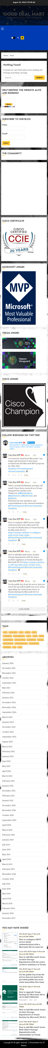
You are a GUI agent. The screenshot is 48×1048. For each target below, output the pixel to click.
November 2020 (9, 810)
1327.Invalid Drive (19, 635)
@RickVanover (14, 495)
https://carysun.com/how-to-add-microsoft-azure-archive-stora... (26, 563)
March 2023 (7, 746)
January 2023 (8, 756)
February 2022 (8, 781)
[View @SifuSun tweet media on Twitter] (26, 471)
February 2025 (8, 692)
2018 (35, 635)
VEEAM (31, 937)
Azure (21, 952)
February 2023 (8, 751)
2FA (5, 632)
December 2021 (9, 790)
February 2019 (8, 869)
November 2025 (9, 673)
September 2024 (9, 712)
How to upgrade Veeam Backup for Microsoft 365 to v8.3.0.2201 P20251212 (32, 994)
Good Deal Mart (24, 14)
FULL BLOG (23, 934)
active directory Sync (21, 643)
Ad (14, 647)
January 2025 (8, 697)
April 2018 (6, 898)
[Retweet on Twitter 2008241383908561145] (14, 600)
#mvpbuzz (12, 468)
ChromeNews (34, 1042)
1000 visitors (7, 635)
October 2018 (8, 879)
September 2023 (9, 736)
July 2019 (6, 844)
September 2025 (9, 683)
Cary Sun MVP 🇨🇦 (15, 455)
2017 (28, 635)
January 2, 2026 (26, 1000)
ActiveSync (7, 647)
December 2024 (9, 702)
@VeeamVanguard (16, 505)
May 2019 (6, 854)
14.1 (21, 632)
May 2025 (6, 688)
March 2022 (7, 776)
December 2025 (9, 668)
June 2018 (6, 889)
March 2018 (7, 903)
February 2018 (8, 908)
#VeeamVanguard (25, 468)
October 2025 (8, 678)
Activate (41, 639)
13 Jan (35, 519)
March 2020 (7, 830)
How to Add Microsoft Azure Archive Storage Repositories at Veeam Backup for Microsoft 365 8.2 (32, 1013)
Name (4, 124)
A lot (20, 647)
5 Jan (34, 581)
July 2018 (6, 884)
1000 (34, 632)
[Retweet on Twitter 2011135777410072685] (14, 544)
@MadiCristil (26, 495)
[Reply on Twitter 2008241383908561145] (10, 600)
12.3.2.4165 (13, 632)
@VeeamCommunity (33, 505)
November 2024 (9, 707)
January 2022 (8, 786)
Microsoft (37, 934)
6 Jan (34, 551)
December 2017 (9, 918)
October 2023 (8, 732)
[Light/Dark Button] (13, 38)
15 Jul (34, 455)
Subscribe (22, 37)
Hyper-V (30, 934)
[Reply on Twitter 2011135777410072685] (10, 544)
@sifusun (27, 455)
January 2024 (8, 722)
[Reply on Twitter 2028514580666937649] (10, 512)
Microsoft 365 (23, 937)
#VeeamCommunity (16, 471)
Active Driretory (34, 643)
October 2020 (8, 815)
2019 (41, 635)
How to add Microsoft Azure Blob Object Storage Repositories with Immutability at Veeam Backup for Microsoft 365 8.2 (32, 1032)
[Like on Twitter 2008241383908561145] (18, 600)
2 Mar (34, 482)
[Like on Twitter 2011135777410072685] (18, 544)
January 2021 (8, 800)
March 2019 (7, 864)
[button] (2, 29)
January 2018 (8, 913)
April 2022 (6, 771)
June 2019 (6, 849)
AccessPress (31, 639)
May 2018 (6, 893)
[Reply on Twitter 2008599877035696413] (10, 574)
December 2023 (9, 727)
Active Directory (8, 643)
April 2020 (6, 825)
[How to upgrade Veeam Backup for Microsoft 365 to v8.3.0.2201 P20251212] (9, 992)
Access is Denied (20, 639)
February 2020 (8, 835)
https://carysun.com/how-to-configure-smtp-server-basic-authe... (24, 533)
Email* (5, 133)
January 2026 (8, 663)
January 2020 (8, 839)
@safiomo (12, 498)
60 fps (27, 632)
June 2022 (6, 761)
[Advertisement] (35, 38)
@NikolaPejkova (25, 493)
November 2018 (9, 874)
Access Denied (8, 639)
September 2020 (9, 820)
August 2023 (7, 741)
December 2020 (9, 805)
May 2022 (6, 766)
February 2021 (8, 795)
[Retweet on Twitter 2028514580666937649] (14, 512)
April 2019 (6, 859)
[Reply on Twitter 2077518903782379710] (10, 475)
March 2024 (7, 717)
